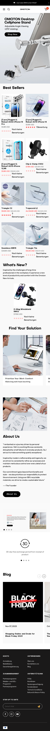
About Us (12, 494)
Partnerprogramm (9, 679)
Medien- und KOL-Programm (9, 682)
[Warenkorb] (46, 9)
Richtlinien (31, 681)
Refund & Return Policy (36, 692)
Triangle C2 (6, 208)
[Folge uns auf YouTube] (17, 714)
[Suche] (9, 9)
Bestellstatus (7, 664)
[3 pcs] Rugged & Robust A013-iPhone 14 (36, 121)
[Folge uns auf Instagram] (11, 714)
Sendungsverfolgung (35, 684)
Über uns (30, 661)
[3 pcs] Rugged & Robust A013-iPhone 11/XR (10, 166)
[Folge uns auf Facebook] (5, 714)
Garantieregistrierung (11, 667)
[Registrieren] (39, 706)
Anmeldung (7, 661)
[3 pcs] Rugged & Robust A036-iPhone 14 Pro (12, 122)
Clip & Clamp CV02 (34, 164)
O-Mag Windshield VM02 (22, 310)
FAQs (29, 679)
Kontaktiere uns (33, 664)
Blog (29, 667)
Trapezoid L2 (32, 208)
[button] (44, 576)
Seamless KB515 (8, 248)
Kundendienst (32, 687)
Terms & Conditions (34, 690)
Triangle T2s (31, 248)
